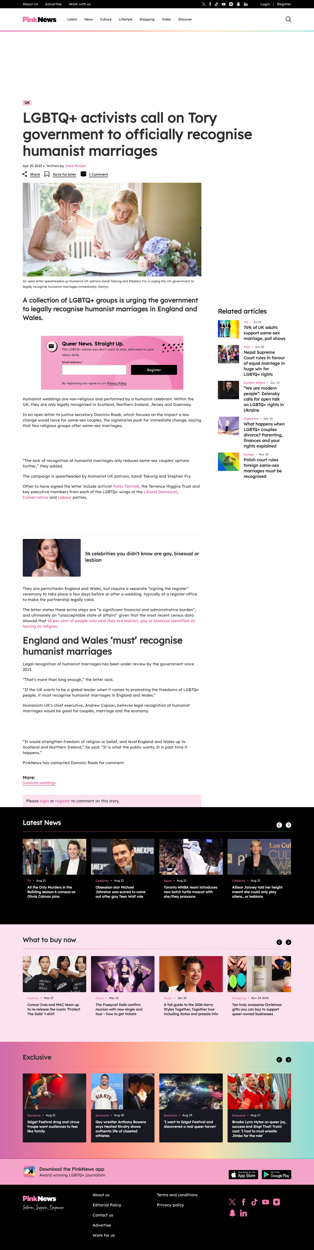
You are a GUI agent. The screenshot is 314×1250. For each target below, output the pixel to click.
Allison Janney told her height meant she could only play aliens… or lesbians (257, 892)
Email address (78, 362)
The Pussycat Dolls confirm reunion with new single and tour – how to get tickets (119, 1009)
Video (166, 19)
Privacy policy (170, 1204)
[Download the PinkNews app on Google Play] (276, 1174)
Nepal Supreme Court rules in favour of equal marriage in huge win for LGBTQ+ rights (264, 363)
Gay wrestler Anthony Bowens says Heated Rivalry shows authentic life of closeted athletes (121, 1129)
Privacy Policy (117, 383)
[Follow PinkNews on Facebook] (243, 1203)
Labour (64, 497)
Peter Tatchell (126, 486)
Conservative (35, 497)
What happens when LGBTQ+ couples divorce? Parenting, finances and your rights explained (264, 435)
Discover (185, 19)
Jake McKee (75, 166)
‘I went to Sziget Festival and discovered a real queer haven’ (190, 1124)
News (88, 19)
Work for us (104, 1235)
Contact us (103, 1215)
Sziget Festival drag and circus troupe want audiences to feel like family (53, 1126)
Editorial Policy (107, 1204)
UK (27, 102)
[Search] (288, 19)
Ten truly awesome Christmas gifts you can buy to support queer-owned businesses (257, 1009)
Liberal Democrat (160, 491)
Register (284, 4)
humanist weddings (39, 782)
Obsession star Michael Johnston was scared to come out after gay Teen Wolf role (121, 892)
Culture (105, 19)
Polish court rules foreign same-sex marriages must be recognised (263, 468)
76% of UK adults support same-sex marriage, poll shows (264, 333)
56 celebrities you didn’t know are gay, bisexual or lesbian (142, 557)
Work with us (80, 4)
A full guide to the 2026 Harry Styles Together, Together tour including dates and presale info (191, 1009)
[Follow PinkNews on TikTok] (254, 1203)
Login (265, 4)
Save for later (64, 174)
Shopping (147, 19)
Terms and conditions (177, 1194)
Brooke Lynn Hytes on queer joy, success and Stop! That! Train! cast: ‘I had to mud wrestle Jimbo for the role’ (259, 1129)
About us (101, 1194)
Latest (72, 19)
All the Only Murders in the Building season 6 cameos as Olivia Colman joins (51, 892)
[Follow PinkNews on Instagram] (276, 1203)
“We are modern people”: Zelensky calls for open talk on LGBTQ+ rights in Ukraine (264, 399)
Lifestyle (125, 19)
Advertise (53, 4)
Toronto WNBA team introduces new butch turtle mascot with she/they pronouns (190, 892)
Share (35, 174)
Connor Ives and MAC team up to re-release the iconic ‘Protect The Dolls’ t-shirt (53, 1009)
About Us (30, 4)
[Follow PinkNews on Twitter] (232, 1203)
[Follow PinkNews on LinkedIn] (245, 4)
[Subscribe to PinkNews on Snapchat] (232, 1214)
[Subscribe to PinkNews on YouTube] (265, 1203)
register (62, 800)
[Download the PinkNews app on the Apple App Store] (243, 1174)
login (44, 800)
